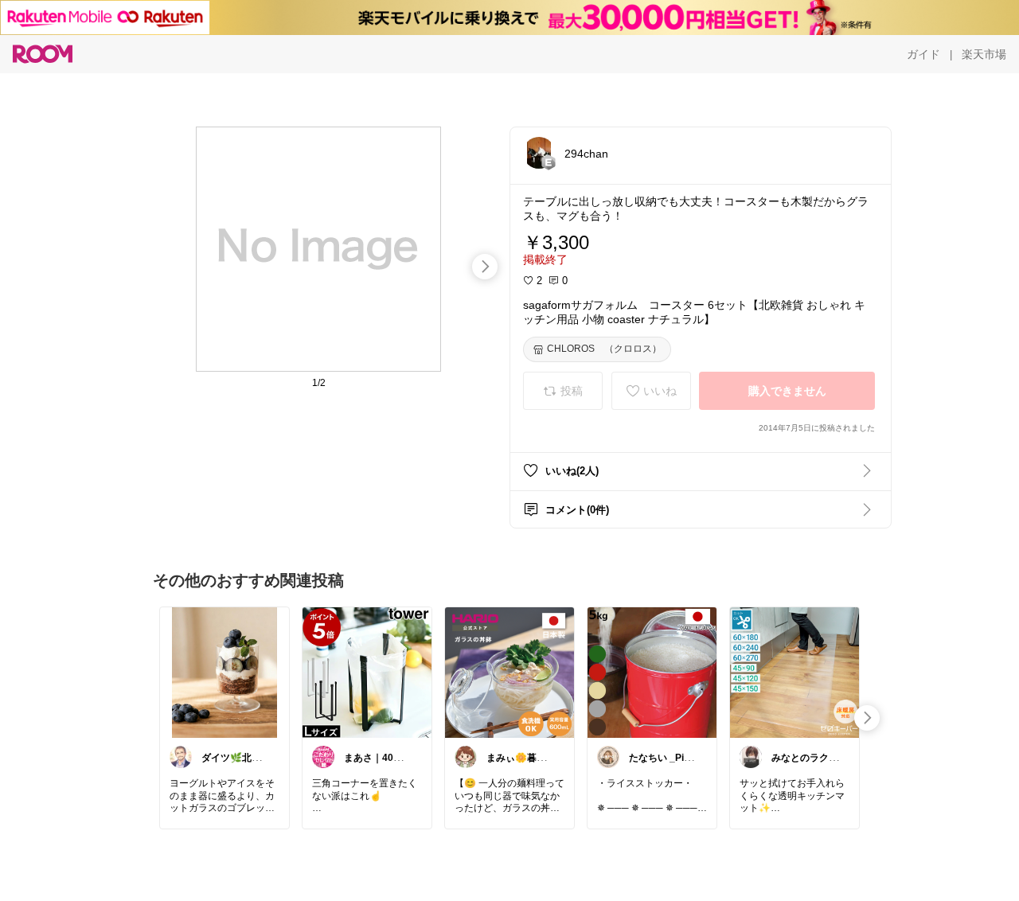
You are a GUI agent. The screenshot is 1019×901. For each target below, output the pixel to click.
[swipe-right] (485, 266)
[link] (224, 671)
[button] (539, 153)
